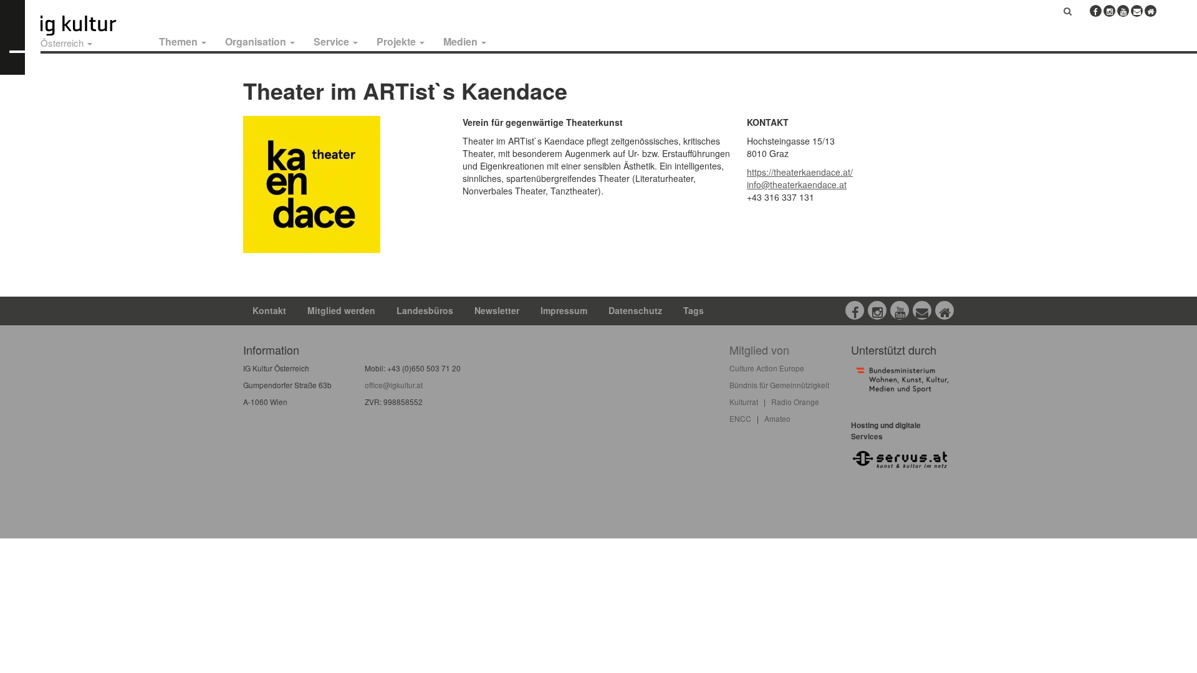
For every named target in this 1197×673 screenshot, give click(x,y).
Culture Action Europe (766, 368)
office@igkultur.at (394, 384)
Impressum (564, 310)
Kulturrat (743, 401)
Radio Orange (795, 401)
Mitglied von (759, 349)
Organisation (257, 41)
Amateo (777, 418)
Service (333, 41)
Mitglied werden (341, 310)
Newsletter (496, 310)
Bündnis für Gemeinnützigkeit (779, 384)
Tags (693, 310)
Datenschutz (635, 310)
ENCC (740, 418)
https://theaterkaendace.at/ (800, 172)
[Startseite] (92, 26)
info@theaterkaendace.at (797, 184)
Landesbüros (425, 310)
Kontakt (269, 310)
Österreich (63, 42)
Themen (179, 41)
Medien (461, 41)
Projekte (397, 41)
